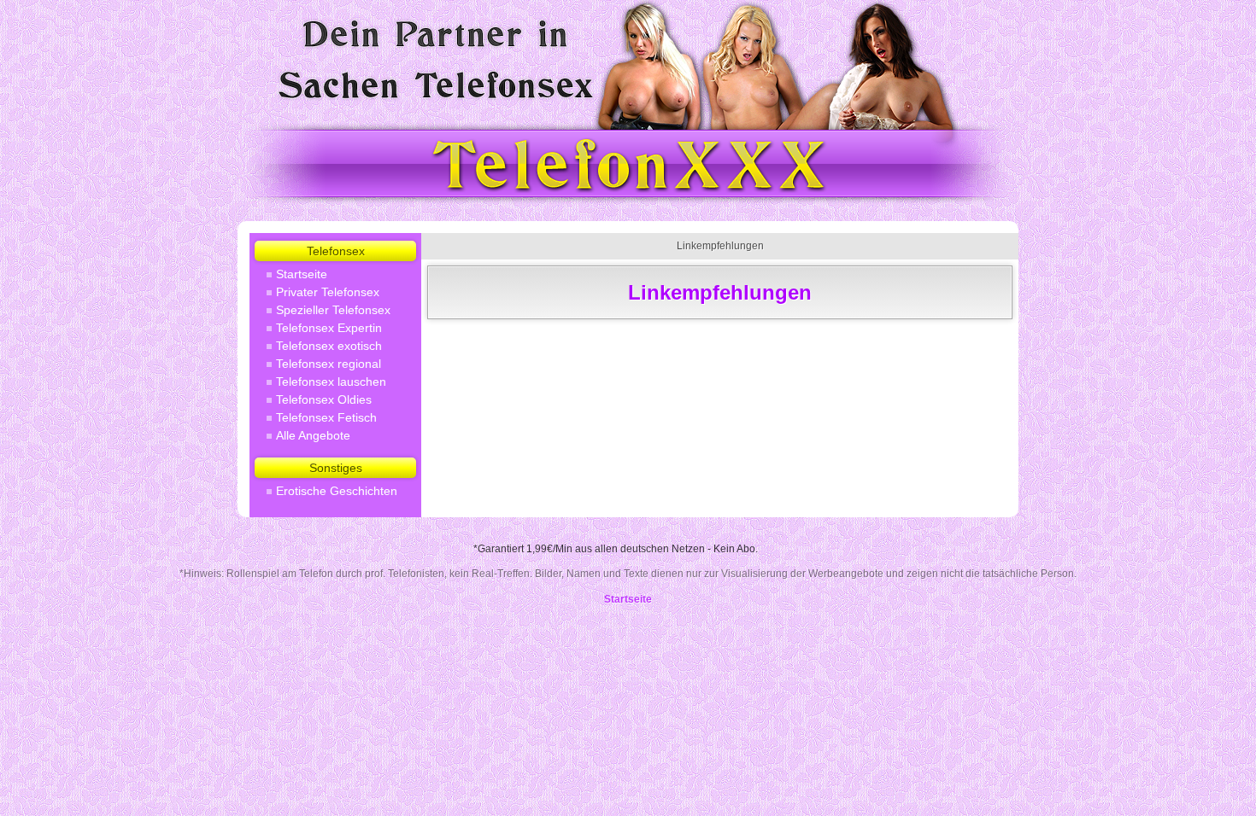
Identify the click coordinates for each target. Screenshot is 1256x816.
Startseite (301, 274)
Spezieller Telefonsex (333, 310)
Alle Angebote (313, 435)
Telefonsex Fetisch (326, 417)
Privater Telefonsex (327, 292)
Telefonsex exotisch (329, 346)
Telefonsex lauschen (331, 381)
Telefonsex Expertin (329, 328)
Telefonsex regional (328, 363)
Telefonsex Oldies (324, 399)
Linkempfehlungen (720, 246)
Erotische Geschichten (336, 491)
